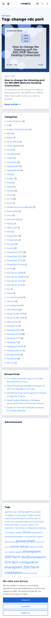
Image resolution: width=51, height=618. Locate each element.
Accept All (25, 600)
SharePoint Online (15, 264)
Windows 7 (12, 342)
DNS (9, 174)
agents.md (9, 512)
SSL (8, 289)
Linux (9, 215)
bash (39, 512)
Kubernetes (12, 211)
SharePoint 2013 (14, 260)
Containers (12, 162)
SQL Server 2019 (14, 285)
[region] (25, 597)
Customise (25, 606)
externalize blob (26, 522)
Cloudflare (12, 154)
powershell (25, 541)
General (10, 191)
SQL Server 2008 (15, 273)
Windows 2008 (14, 334)
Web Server (12, 322)
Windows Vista (13, 355)
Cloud (10, 150)
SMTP (9, 269)
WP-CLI (10, 363)
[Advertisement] (25, 460)
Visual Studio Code (16, 318)
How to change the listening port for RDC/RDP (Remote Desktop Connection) (25, 83)
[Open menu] (3, 4)
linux (27, 532)
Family (10, 187)
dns (16, 522)
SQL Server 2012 (14, 281)
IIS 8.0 (10, 203)
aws (34, 512)
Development (13, 170)
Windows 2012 (13, 338)
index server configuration (26, 528)
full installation (23, 525)
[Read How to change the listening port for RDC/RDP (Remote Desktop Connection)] (25, 48)
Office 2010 (12, 228)
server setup (19, 546)
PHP (9, 232)
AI (8, 125)
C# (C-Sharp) (13, 142)
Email (9, 183)
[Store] (8, 4)
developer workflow (25, 518)
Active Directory (14, 121)
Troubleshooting (15, 297)
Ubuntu (11, 301)
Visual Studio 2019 (15, 314)
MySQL (10, 223)
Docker (10, 178)
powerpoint (10, 542)
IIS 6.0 (9, 195)
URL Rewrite (13, 310)
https (31, 525)
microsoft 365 (30, 537)
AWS (9, 133)
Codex (10, 158)
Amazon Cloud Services (18, 129)
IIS (34, 525)
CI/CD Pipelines (14, 146)
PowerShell (12, 236)
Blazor (10, 137)
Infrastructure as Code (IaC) (20, 207)
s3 (9, 547)
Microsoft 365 (13, 219)
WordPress (12, 359)
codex (30, 515)
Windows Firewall (15, 346)
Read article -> (13, 104)
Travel (10, 293)
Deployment (13, 166)
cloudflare (9, 515)
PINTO (26, 4)
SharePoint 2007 (15, 252)
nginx (40, 536)
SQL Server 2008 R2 (16, 277)
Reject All (25, 613)
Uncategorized (14, 305)
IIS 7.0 (9, 199)
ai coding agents (23, 511)
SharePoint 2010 (14, 256)
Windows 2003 (14, 330)
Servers (10, 248)
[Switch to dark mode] (48, 4)
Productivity (12, 240)
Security (11, 244)
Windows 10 (12, 326)
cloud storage (20, 515)
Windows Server (14, 350)
